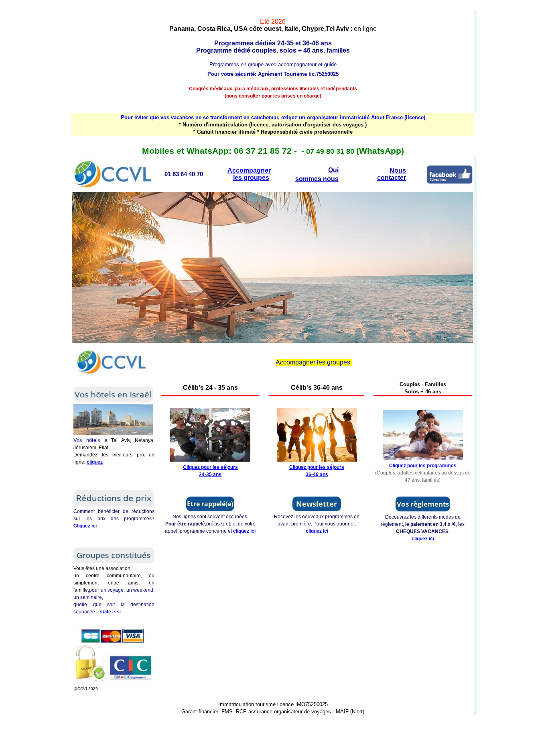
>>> (110, 612)
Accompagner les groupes (249, 174)
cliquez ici (244, 531)
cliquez (95, 462)
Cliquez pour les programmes (423, 465)
